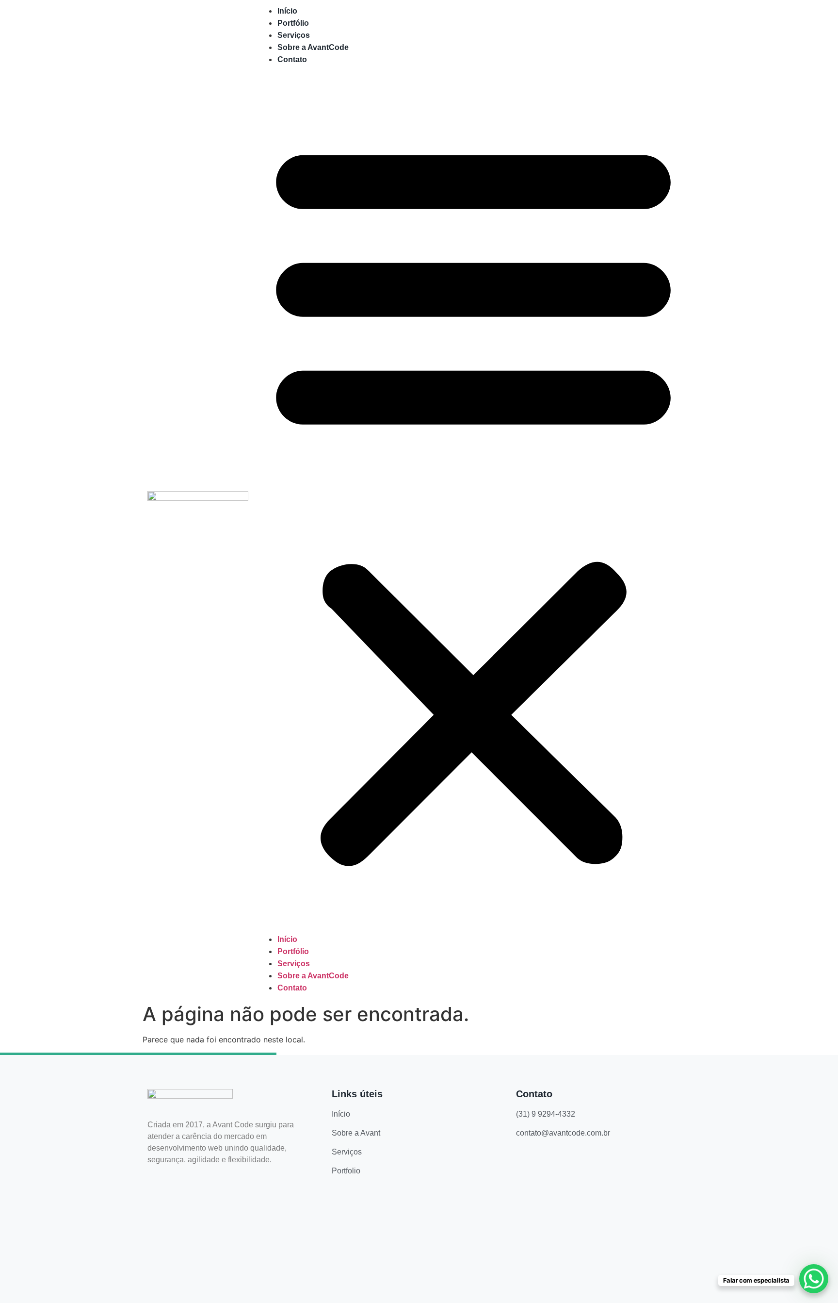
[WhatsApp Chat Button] (813, 1278)
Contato (292, 59)
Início (287, 11)
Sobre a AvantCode (313, 47)
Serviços (293, 35)
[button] (473, 499)
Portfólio (293, 23)
